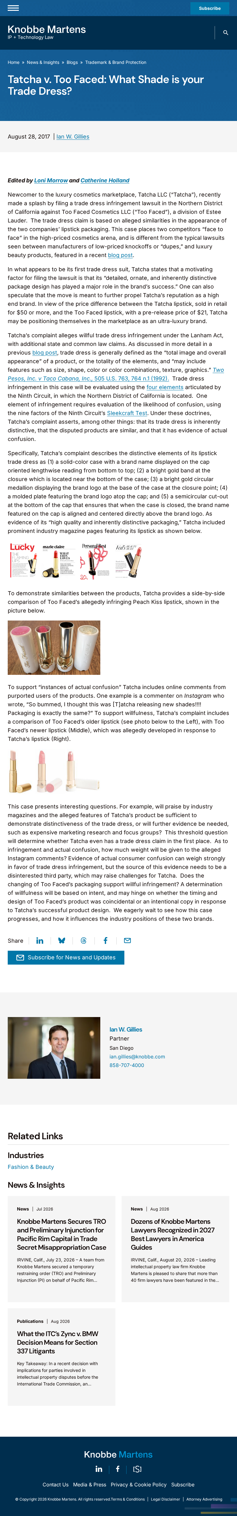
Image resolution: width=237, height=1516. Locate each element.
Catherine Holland (105, 180)
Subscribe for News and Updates (72, 957)
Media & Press (89, 1484)
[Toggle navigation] (13, 8)
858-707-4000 (127, 1065)
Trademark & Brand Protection (115, 62)
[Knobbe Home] (118, 1454)
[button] (226, 32)
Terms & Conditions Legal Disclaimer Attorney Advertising (166, 1499)
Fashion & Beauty (31, 1167)
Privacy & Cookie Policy (139, 1484)
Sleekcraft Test (127, 413)
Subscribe (210, 8)
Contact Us (56, 1484)
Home (13, 62)
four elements (165, 387)
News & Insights (43, 62)
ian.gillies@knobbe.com (137, 1056)
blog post (120, 255)
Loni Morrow (51, 180)
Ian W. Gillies (72, 136)
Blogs (72, 62)
